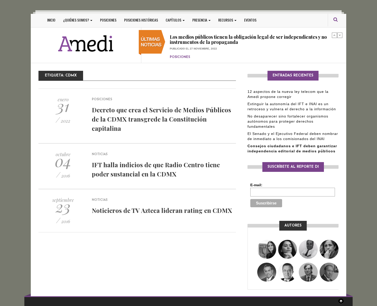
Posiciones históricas (141, 20)
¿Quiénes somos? (76, 20)
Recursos (226, 20)
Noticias (99, 154)
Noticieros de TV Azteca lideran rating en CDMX (162, 210)
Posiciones (108, 20)
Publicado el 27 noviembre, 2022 (193, 38)
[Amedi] (86, 44)
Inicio (51, 20)
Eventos (250, 20)
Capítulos (174, 20)
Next (339, 35)
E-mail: (256, 185)
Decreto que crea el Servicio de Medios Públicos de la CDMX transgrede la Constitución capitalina (161, 119)
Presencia (200, 20)
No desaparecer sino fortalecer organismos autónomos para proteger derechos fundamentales (287, 121)
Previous (334, 35)
